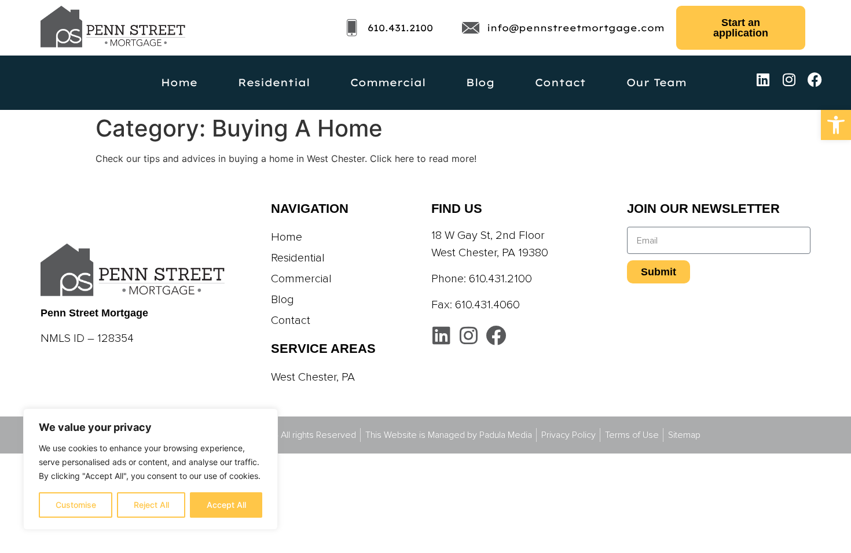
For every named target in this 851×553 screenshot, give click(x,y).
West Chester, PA (313, 377)
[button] (836, 125)
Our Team (656, 82)
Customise (76, 505)
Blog (480, 82)
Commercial (388, 82)
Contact (560, 82)
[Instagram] (789, 79)
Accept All (226, 505)
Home (179, 82)
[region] (150, 469)
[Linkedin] (763, 79)
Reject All (151, 505)
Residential (274, 82)
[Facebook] (815, 79)
